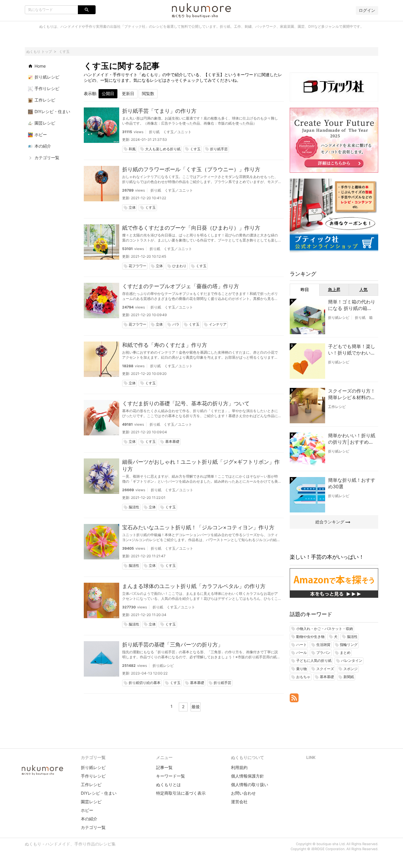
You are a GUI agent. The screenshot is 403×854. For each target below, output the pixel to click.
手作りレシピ (93, 775)
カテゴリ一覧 (93, 827)
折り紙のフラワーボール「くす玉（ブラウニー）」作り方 (191, 169)
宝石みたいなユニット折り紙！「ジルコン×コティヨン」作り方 (198, 527)
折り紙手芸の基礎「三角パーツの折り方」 (172, 644)
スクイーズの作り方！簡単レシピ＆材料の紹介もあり (351, 394)
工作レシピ (337, 406)
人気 (363, 289)
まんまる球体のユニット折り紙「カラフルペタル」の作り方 (194, 586)
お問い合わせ (243, 793)
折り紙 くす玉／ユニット (170, 132)
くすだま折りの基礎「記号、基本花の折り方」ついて (186, 403)
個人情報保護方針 (247, 775)
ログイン (367, 10)
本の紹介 (89, 818)
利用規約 (239, 767)
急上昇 (334, 289)
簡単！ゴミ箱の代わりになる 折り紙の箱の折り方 (351, 305)
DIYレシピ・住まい (99, 793)
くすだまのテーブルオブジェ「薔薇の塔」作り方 (180, 286)
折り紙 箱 (364, 317)
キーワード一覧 (170, 775)
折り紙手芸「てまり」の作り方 (159, 111)
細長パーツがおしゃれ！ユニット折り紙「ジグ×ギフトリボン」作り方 (201, 465)
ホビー (87, 810)
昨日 (305, 289)
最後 (195, 706)
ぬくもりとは (168, 784)
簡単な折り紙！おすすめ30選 (351, 483)
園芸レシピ (91, 801)
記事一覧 (164, 767)
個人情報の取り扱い (249, 784)
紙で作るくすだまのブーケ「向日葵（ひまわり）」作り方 (191, 228)
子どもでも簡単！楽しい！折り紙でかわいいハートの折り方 (351, 349)
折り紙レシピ (163, 665)
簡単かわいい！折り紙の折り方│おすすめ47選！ (351, 438)
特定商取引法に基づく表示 (181, 793)
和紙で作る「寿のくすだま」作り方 (164, 345)
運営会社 (239, 801)
